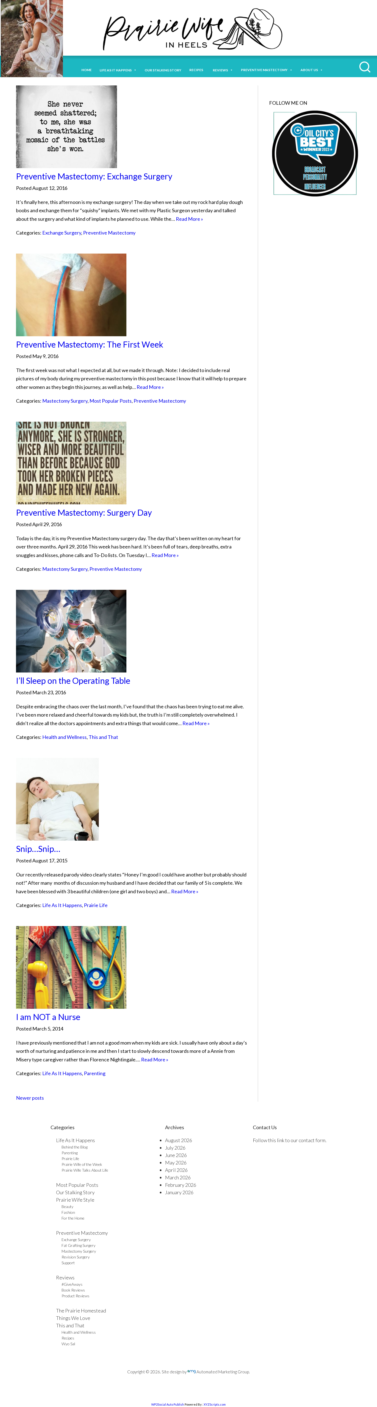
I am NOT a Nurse (48, 1017)
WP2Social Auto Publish (167, 1404)
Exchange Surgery (61, 233)
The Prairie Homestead (81, 1311)
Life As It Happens (62, 905)
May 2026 (176, 1163)
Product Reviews (75, 1295)
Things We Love (73, 1318)
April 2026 (176, 1170)
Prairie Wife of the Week (82, 1164)
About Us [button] (309, 70)
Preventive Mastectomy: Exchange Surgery (94, 176)
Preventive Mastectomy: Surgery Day (84, 512)
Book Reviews (73, 1290)
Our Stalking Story (75, 1192)
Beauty (67, 1206)
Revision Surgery (76, 1257)
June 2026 (176, 1155)
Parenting (94, 1073)
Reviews (65, 1277)
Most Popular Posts (110, 401)
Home (86, 70)
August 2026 (178, 1140)
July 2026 (175, 1148)
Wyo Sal (68, 1343)
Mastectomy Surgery (64, 401)
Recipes (197, 70)
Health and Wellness (64, 737)
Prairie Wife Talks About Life (85, 1170)
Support (68, 1262)
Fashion (68, 1212)
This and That (103, 737)
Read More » (189, 219)
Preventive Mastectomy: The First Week (89, 344)
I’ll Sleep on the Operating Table (73, 680)
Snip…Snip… (38, 849)
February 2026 (180, 1185)
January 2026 (179, 1192)
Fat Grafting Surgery (78, 1245)
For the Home (73, 1218)
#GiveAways (72, 1284)
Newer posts (30, 1098)
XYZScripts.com (215, 1404)
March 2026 (178, 1177)
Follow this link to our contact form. (289, 1140)
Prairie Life (96, 905)
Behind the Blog (74, 1147)
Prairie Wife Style (75, 1200)
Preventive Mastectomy (264, 70)
